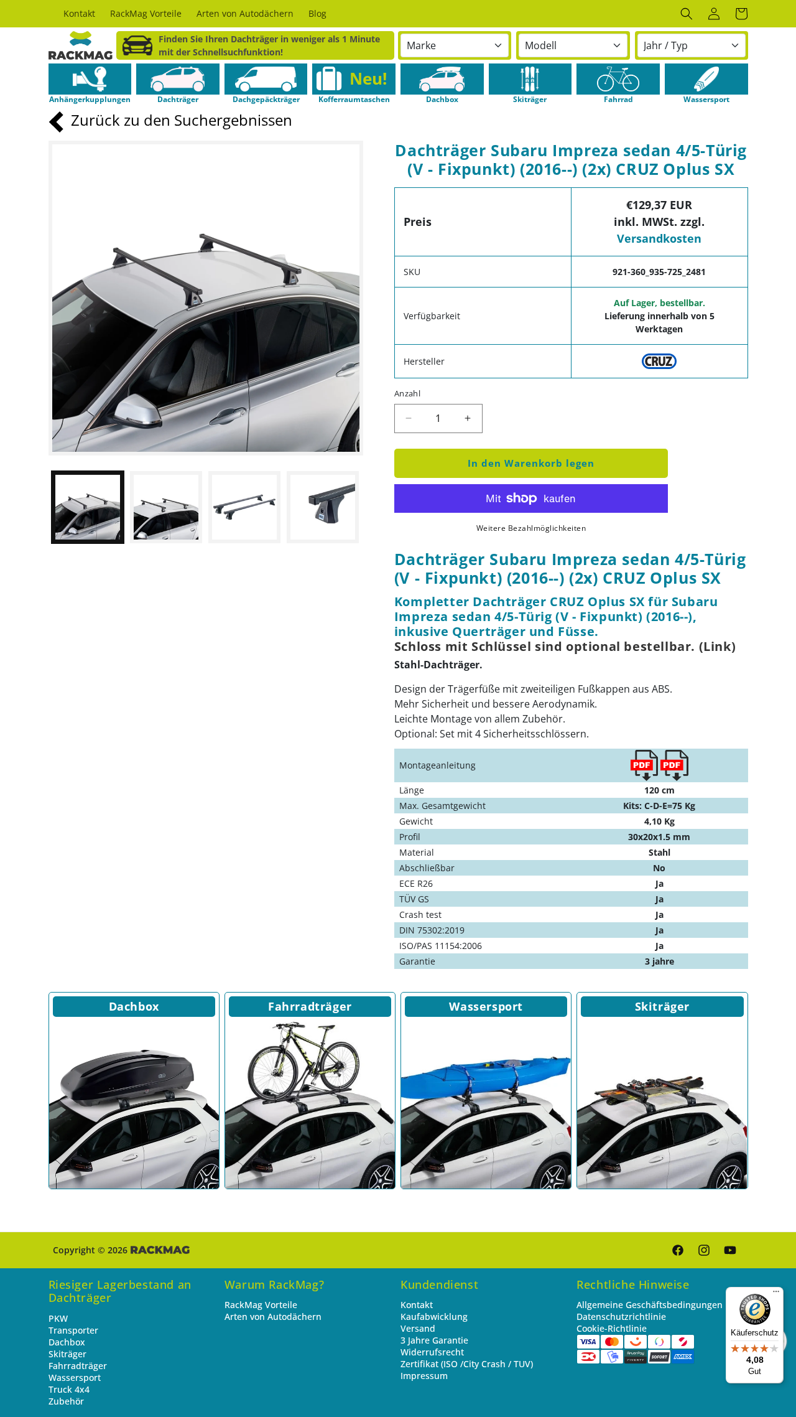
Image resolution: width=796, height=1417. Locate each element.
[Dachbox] (134, 1104)
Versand (417, 1328)
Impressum (424, 1376)
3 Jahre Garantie (434, 1340)
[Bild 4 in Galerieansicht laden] (323, 507)
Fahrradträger (310, 1006)
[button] (686, 13)
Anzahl (407, 393)
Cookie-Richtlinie (611, 1328)
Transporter (73, 1330)
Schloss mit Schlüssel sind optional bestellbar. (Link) (565, 646)
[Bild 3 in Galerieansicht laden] (244, 507)
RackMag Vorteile (260, 1305)
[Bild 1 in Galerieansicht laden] (88, 507)
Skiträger (662, 1006)
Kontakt (416, 1305)
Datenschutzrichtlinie (621, 1316)
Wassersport (486, 1006)
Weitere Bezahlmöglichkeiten (531, 528)
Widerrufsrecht (432, 1352)
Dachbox (134, 1006)
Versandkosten (659, 238)
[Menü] (776, 1294)
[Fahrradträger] (310, 1104)
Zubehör (66, 1401)
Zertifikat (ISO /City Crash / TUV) (466, 1364)
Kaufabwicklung (434, 1316)
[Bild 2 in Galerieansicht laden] (166, 507)
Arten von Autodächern (273, 1316)
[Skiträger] (662, 1104)
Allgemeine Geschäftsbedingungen (649, 1305)
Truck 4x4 (69, 1389)
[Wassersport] (486, 1104)
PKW (58, 1318)
